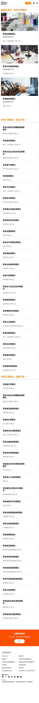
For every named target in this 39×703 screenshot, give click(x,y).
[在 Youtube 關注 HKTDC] (18, 677)
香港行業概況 (20, 10)
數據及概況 (6, 10)
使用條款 (4, 665)
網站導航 (21, 667)
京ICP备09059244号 (7, 670)
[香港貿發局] (19, 653)
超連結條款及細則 (6, 667)
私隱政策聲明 (22, 665)
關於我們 (21, 656)
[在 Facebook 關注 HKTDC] (3, 677)
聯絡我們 (4, 659)
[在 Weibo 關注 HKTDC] (12, 677)
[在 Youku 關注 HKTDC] (21, 677)
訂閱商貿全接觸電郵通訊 (8, 662)
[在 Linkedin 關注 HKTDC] (9, 677)
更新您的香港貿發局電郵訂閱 (26, 662)
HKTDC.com (5, 656)
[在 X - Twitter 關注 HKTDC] (6, 677)
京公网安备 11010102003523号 (27, 670)
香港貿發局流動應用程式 (25, 659)
